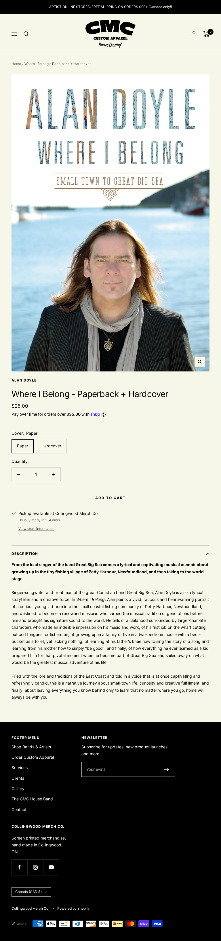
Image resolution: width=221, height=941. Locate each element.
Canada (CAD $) (28, 892)
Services (20, 767)
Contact (19, 809)
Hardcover (51, 445)
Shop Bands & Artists (31, 746)
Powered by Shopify (73, 908)
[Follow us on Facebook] (19, 867)
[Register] (166, 769)
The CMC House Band (32, 798)
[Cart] (206, 34)
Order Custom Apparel (33, 757)
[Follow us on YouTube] (51, 867)
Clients (18, 778)
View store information (36, 528)
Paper (22, 445)
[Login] (194, 33)
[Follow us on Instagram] (35, 867)
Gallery (18, 788)
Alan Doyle (24, 380)
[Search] (26, 34)
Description (25, 553)
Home (16, 64)
